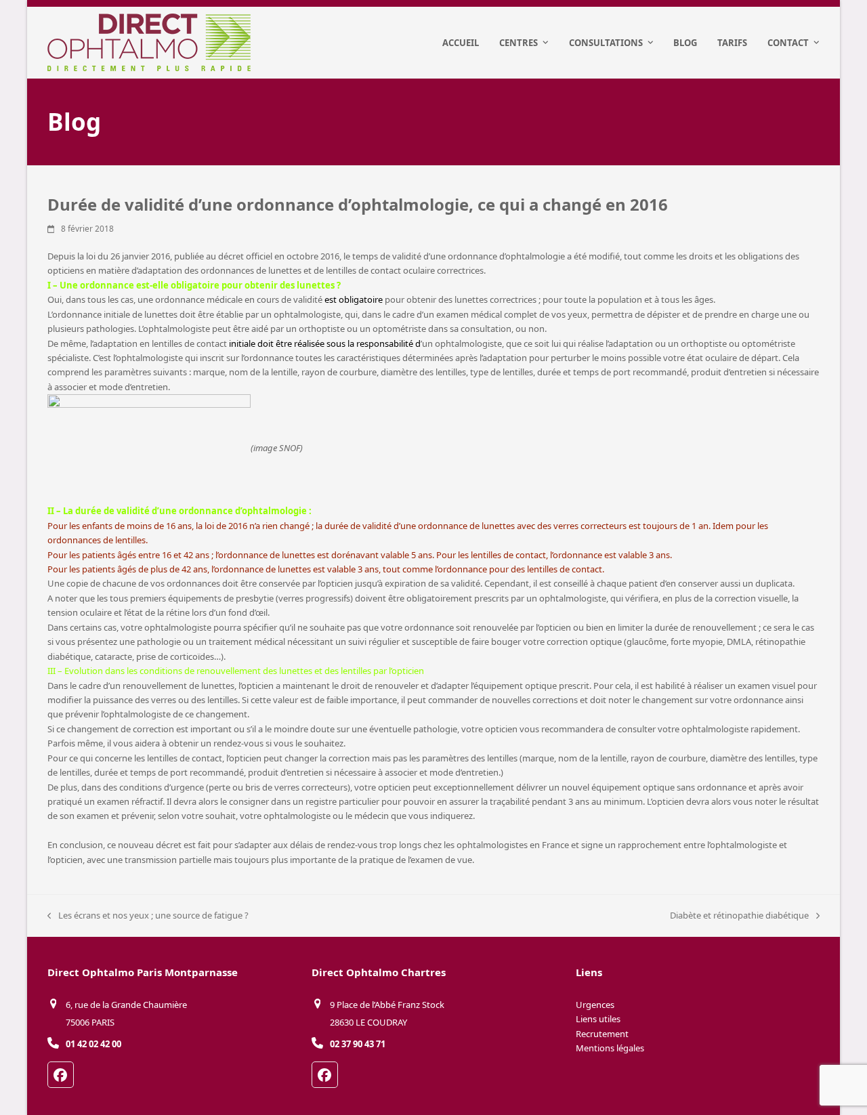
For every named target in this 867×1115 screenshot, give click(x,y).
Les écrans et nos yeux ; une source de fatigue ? (148, 916)
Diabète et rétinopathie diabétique (739, 916)
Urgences (595, 1004)
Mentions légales (610, 1048)
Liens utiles (598, 1019)
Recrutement (602, 1034)
